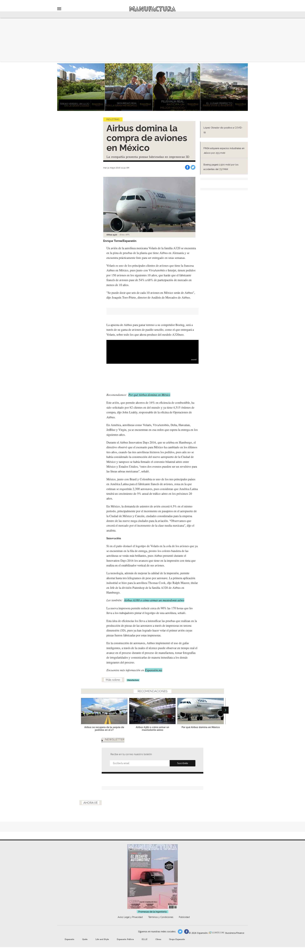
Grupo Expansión (177, 939)
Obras (158, 939)
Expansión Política (125, 939)
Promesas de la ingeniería (152, 911)
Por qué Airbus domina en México (149, 395)
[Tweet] (193, 167)
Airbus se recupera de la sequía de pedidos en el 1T (104, 728)
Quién (85, 939)
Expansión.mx (153, 670)
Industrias (112, 119)
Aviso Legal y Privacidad (130, 917)
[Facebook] (187, 167)
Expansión (69, 939)
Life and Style (102, 939)
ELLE (144, 939)
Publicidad (184, 917)
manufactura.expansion (186, 931)
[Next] (225, 710)
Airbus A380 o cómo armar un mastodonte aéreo (154, 600)
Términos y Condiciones (160, 917)
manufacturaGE (180, 931)
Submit (182, 763)
